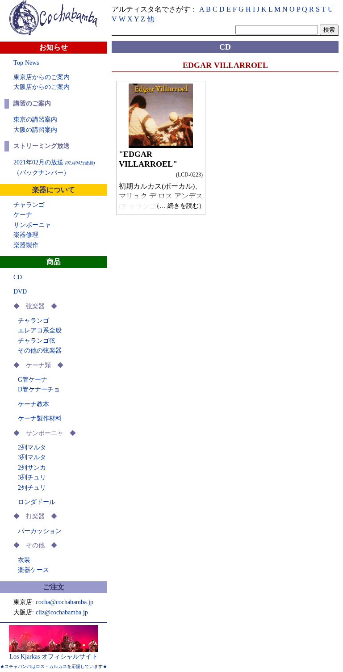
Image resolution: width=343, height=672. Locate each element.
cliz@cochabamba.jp (62, 612)
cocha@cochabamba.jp (64, 602)
